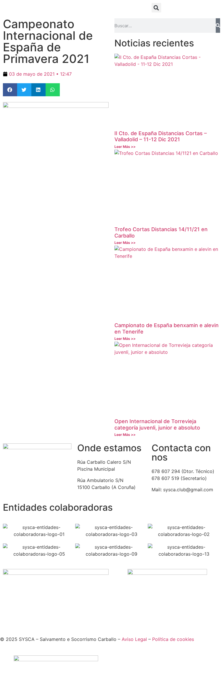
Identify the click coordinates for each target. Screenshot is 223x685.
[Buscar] (218, 25)
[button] (156, 7)
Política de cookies (173, 639)
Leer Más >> (125, 146)
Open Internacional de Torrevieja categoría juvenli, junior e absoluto (157, 424)
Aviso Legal (134, 639)
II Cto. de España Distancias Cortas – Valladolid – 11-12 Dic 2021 (160, 136)
